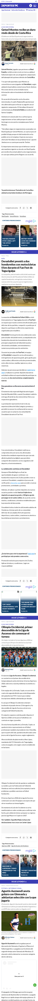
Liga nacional (10, 24)
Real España (5, 216)
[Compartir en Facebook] (20, 207)
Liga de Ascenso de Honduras (20, 846)
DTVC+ (3, 1)
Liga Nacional (5, 10)
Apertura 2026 (6, 846)
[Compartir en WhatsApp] (23, 207)
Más (7, 256)
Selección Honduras (18, 10)
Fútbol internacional (12, 885)
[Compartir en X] (27, 207)
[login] (30, 5)
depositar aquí (16, 483)
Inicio (3, 24)
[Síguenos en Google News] (30, 207)
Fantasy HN (9, 1)
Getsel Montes (14, 216)
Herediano (23, 216)
